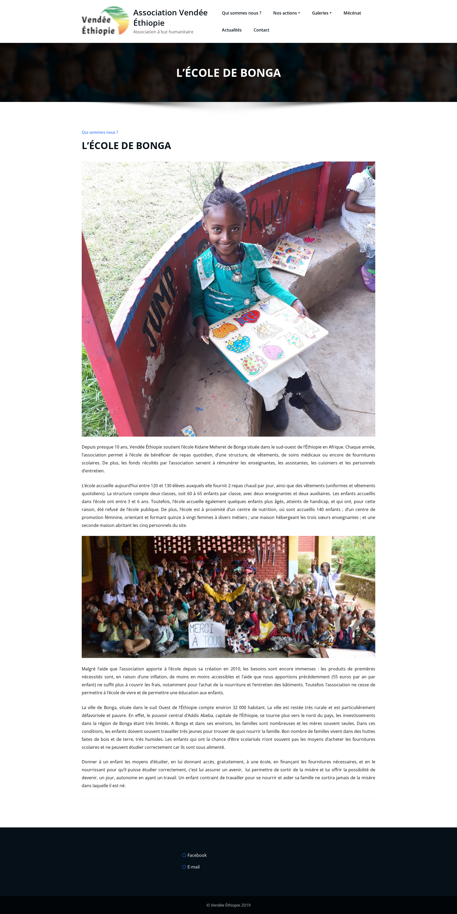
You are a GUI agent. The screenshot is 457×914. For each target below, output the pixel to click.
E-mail (194, 867)
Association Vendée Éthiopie (170, 17)
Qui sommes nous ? (241, 13)
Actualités (232, 30)
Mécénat (352, 13)
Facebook (197, 855)
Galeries (320, 13)
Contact (261, 30)
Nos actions (285, 13)
